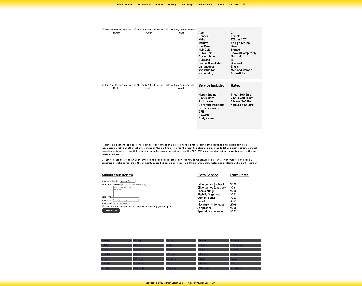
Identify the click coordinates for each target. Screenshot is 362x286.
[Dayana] (181, 254)
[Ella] (181, 263)
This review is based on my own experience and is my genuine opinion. (139, 206)
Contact (220, 4)
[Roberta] (213, 254)
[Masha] (116, 254)
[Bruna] (148, 249)
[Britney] (148, 263)
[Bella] (116, 245)
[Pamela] (116, 263)
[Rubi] (181, 245)
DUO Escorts (144, 4)
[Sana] (148, 254)
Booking (172, 4)
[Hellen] (213, 259)
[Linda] (116, 268)
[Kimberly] (148, 268)
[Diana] (245, 249)
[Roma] (213, 240)
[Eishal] (181, 240)
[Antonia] (148, 259)
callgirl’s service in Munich (149, 148)
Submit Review (111, 210)
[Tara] (148, 245)
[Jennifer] (181, 268)
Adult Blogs (187, 4)
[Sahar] (213, 245)
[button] (188, 4)
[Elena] (116, 259)
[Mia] (245, 263)
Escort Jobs (205, 4)
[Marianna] (213, 268)
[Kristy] (148, 240)
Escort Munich (124, 4)
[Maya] (245, 254)
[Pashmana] (245, 245)
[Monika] (245, 240)
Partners (234, 4)
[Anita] (213, 249)
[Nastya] (116, 240)
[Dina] (181, 249)
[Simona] (213, 263)
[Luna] (116, 249)
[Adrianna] (181, 259)
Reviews (159, 4)
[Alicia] (245, 259)
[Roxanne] (245, 268)
